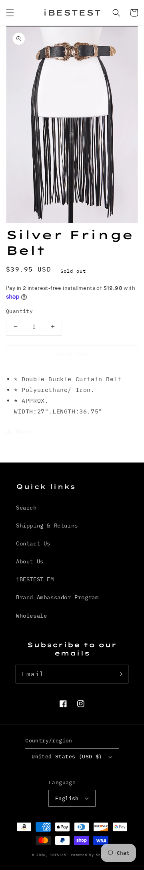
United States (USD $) (67, 756)
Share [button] (23, 431)
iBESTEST (59, 854)
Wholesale (31, 615)
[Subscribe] (119, 674)
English (67, 798)
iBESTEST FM (35, 579)
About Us (30, 561)
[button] (10, 13)
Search (26, 507)
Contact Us (33, 543)
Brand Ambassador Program (57, 597)
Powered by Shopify (91, 854)
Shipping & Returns (47, 525)
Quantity (19, 311)
